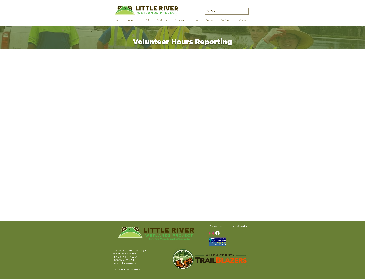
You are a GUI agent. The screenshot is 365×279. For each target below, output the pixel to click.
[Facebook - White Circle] (217, 233)
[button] (134, 20)
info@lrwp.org (128, 263)
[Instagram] (211, 233)
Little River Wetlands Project (131, 250)
